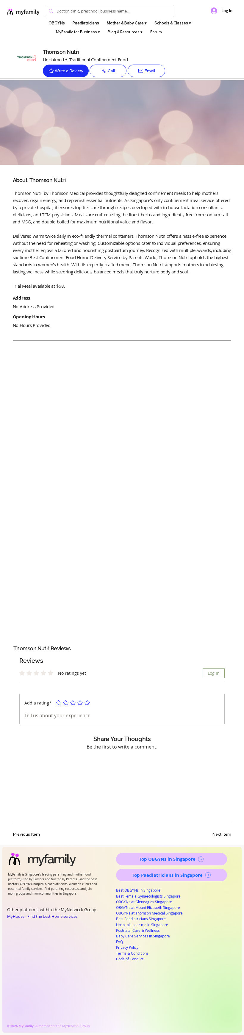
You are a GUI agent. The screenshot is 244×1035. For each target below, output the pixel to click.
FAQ (119, 941)
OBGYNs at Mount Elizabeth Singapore (148, 907)
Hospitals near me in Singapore (142, 924)
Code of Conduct (129, 958)
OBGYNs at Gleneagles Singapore (144, 901)
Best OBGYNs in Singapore (138, 890)
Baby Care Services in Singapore (143, 936)
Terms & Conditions (132, 953)
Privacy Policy (127, 947)
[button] (126, 23)
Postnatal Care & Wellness (138, 930)
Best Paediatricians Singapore (141, 918)
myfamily (27, 12)
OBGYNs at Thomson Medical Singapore (149, 913)
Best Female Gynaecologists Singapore (148, 896)
